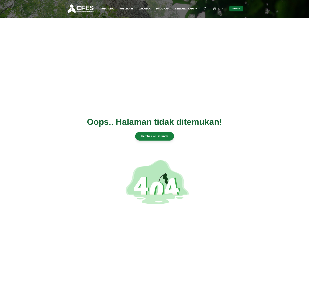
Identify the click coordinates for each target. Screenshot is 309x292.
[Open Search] (205, 8)
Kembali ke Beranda (154, 136)
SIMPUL (236, 8)
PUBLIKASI (126, 8)
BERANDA (107, 8)
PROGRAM (162, 8)
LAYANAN (144, 8)
